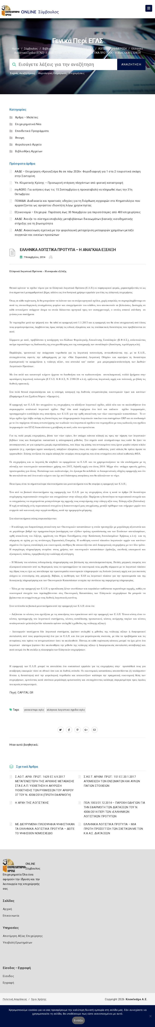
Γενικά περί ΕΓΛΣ (59, 52)
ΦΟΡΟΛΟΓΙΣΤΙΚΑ (83, 48)
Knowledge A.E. (136, 999)
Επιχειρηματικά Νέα (28, 124)
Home (15, 48)
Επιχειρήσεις (76, 73)
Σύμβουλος (31, 48)
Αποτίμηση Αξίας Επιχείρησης (23, 936)
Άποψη (19, 137)
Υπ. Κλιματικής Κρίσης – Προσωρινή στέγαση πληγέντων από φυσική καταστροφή (69, 182)
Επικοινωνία (11, 915)
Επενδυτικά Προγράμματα (32, 131)
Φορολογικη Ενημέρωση (52, 73)
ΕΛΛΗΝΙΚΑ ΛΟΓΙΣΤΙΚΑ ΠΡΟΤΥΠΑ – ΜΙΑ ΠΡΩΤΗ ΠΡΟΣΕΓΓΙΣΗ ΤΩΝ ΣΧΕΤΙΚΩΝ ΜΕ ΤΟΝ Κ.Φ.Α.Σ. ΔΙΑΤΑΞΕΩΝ (113, 829)
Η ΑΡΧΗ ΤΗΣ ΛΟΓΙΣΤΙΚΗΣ (32, 802)
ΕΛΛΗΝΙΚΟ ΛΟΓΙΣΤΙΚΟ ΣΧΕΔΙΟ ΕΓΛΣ (66, 709)
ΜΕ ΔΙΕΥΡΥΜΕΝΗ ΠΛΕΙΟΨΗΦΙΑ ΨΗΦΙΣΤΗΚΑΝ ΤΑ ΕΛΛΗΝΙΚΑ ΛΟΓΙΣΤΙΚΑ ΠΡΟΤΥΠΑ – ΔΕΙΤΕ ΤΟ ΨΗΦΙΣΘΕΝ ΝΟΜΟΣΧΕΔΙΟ (45, 829)
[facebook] (69, 730)
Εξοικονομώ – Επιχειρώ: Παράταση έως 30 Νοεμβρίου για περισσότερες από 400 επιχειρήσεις (78, 212)
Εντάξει (78, 1020)
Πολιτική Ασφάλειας (15, 999)
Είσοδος (8, 976)
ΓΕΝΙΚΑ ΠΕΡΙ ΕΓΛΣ (34, 709)
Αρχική (7, 909)
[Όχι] (150, 1018)
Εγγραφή (8, 982)
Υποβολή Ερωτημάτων (17, 942)
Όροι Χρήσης (38, 999)
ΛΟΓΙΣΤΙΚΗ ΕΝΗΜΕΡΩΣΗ (112, 48)
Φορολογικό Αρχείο (28, 144)
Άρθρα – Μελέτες (26, 117)
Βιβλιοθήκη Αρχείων (55, 48)
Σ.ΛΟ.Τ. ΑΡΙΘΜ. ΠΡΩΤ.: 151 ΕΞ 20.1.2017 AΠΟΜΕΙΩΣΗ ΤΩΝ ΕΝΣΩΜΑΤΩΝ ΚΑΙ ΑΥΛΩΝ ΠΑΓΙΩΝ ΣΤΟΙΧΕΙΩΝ (112, 781)
